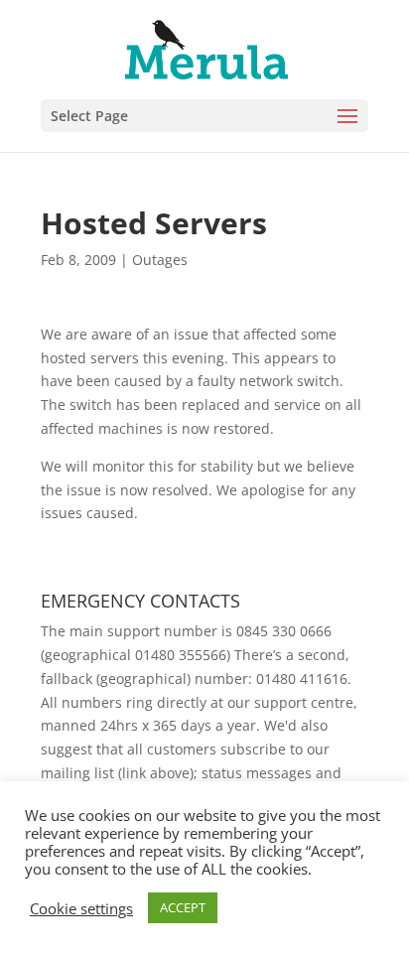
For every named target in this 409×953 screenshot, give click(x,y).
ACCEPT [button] (182, 907)
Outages (160, 259)
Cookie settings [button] (81, 908)
